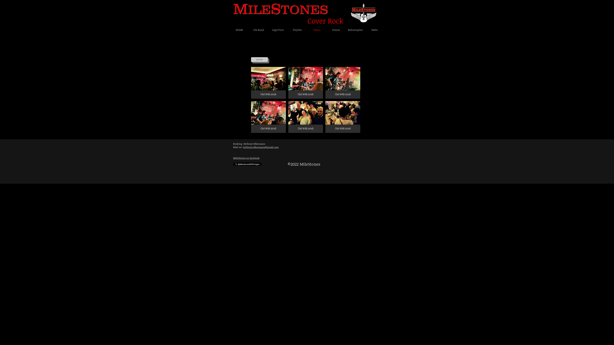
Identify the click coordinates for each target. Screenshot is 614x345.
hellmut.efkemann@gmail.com (261, 147)
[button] (268, 83)
